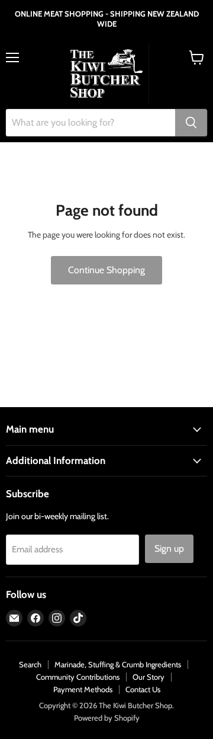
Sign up (169, 548)
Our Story (148, 677)
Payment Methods (82, 689)
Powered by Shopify (107, 717)
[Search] (191, 122)
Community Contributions (78, 677)
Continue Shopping (106, 270)
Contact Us (142, 689)
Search (30, 664)
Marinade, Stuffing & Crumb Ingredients (117, 664)
